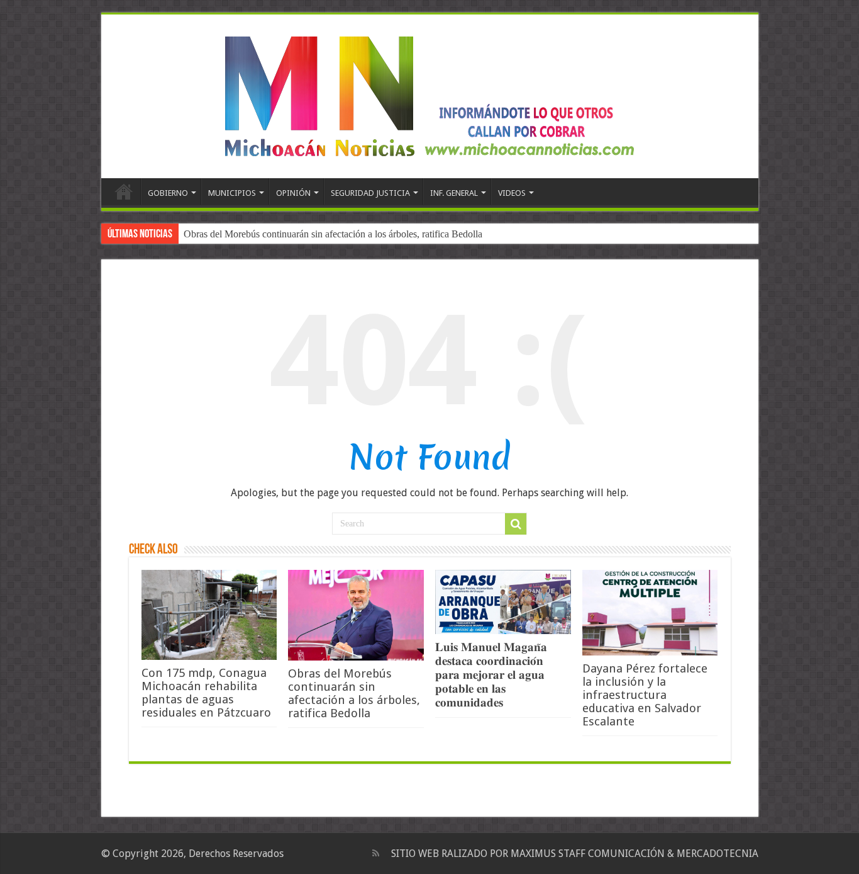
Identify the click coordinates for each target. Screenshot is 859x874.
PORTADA (124, 191)
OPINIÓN (293, 193)
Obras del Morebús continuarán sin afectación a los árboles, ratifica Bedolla (333, 234)
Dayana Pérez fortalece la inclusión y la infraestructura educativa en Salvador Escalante (644, 695)
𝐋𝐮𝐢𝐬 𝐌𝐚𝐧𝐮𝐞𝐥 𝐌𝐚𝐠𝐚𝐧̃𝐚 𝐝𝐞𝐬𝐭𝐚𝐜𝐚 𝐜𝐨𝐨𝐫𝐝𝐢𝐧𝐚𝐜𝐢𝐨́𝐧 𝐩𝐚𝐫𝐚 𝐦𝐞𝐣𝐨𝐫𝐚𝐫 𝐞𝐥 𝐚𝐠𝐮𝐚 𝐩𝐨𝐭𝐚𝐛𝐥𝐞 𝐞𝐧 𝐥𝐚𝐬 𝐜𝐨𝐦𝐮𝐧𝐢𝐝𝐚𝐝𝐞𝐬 (491, 674)
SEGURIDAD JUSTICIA (370, 193)
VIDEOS (512, 193)
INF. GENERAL (454, 193)
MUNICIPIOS (232, 193)
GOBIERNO (168, 193)
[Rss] (375, 853)
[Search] (515, 524)
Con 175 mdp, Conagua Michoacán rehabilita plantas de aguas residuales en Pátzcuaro (206, 692)
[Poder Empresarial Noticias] (429, 94)
